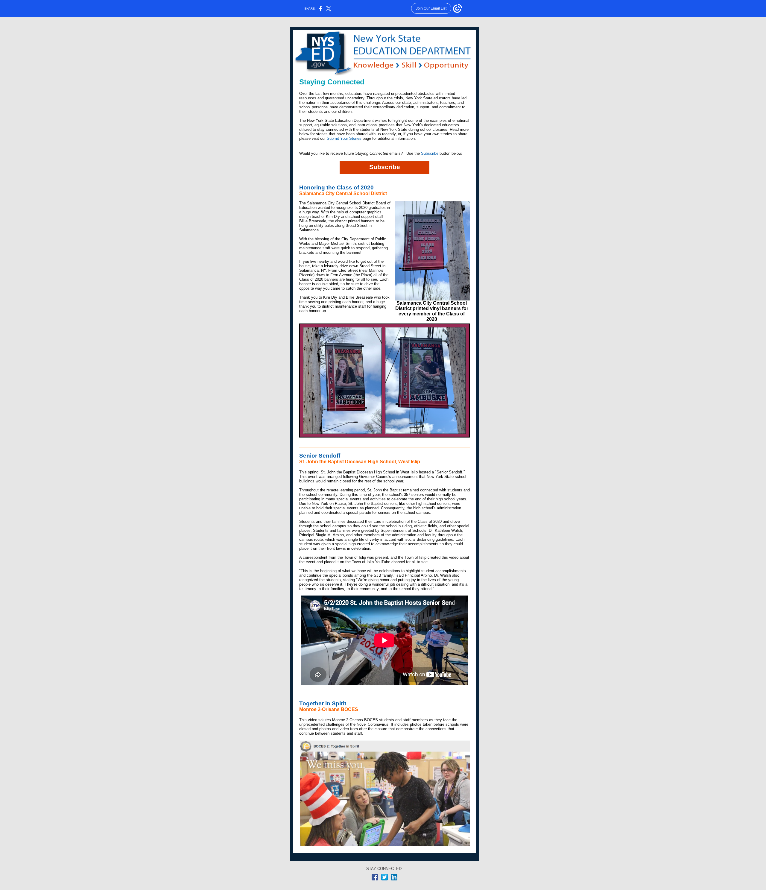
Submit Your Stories (344, 138)
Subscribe (429, 153)
